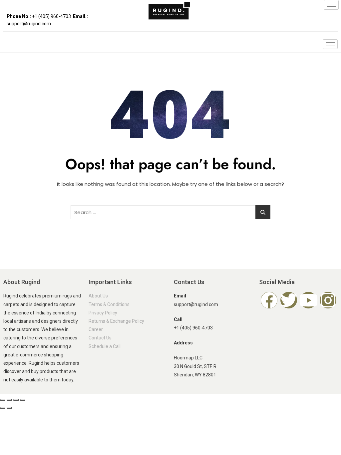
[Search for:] (170, 212)
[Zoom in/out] (2, 400)
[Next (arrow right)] (9, 408)
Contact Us (100, 337)
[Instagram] (328, 300)
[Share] (16, 400)
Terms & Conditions (109, 304)
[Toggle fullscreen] (9, 400)
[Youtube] (308, 300)
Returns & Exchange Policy (116, 321)
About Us (98, 295)
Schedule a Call (105, 346)
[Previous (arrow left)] (2, 408)
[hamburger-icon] (331, 5)
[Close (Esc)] (22, 400)
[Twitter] (288, 300)
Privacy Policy (103, 312)
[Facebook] (269, 300)
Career (96, 329)
